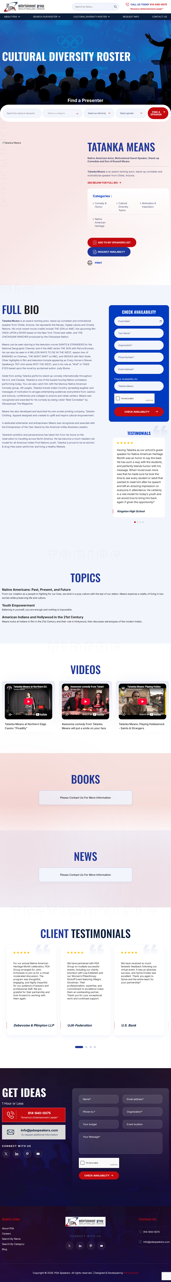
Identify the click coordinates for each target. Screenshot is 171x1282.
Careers (6, 1233)
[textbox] (62, 113)
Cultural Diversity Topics (123, 206)
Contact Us (159, 16)
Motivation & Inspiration (149, 204)
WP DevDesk (131, 1273)
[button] (135, 522)
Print (98, 262)
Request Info (131, 16)
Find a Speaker (156, 113)
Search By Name (11, 1238)
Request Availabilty (111, 252)
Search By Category (13, 1244)
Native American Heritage (100, 222)
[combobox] (62, 113)
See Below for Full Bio (103, 182)
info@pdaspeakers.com (39, 1130)
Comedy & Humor (100, 204)
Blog (4, 1249)
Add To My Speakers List (114, 242)
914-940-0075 (39, 1113)
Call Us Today (149, 4)
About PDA (10, 16)
